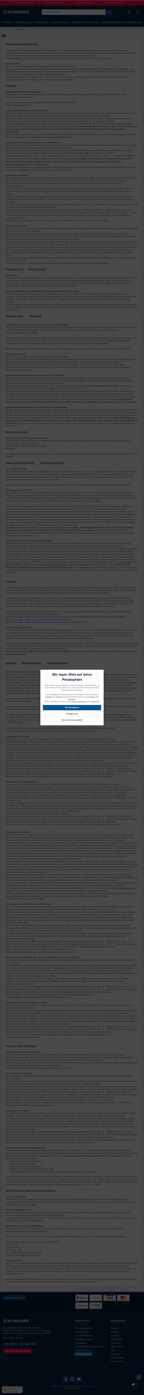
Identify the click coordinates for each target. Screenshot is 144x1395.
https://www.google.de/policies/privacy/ (21, 952)
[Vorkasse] (82, 1305)
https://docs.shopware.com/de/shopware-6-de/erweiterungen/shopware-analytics (88, 824)
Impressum (115, 1336)
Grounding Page (117, 1361)
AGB (113, 1350)
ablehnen (59, 697)
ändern (92, 697)
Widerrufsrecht (117, 1347)
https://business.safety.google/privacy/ (82, 731)
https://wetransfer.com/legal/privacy (94, 263)
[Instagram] (72, 1379)
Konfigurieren (72, 714)
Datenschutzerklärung (78, 701)
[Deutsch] (6, 36)
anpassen (48, 697)
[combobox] (74, 12)
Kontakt (114, 1332)
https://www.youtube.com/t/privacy (79, 1143)
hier (69, 1068)
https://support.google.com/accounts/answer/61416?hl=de (36, 614)
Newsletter (115, 1354)
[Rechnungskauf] (95, 1305)
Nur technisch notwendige (72, 720)
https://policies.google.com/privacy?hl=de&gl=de (36, 731)
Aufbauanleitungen (82, 1332)
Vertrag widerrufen (84, 1354)
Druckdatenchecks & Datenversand (89, 1347)
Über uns (114, 1328)
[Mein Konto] (129, 12)
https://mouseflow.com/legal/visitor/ (97, 776)
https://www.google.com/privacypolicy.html (23, 1103)
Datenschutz (116, 1343)
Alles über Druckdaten (84, 1328)
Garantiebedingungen (83, 1336)
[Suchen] (109, 12)
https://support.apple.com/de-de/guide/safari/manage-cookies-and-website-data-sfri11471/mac (50, 622)
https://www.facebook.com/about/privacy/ (27, 899)
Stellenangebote (117, 1358)
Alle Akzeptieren (72, 708)
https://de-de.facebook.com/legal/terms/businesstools (81, 843)
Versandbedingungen (83, 1339)
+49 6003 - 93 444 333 (19, 1344)
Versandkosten (88, 1386)
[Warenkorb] (137, 12)
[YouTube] (79, 1379)
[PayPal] (82, 1298)
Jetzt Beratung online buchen (17, 1351)
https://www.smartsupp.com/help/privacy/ (22, 1037)
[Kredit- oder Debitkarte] (116, 1298)
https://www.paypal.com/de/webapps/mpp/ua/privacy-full (107, 485)
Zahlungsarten (80, 1343)
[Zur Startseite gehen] (16, 12)
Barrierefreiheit (117, 1339)
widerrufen (71, 699)
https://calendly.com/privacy (98, 221)
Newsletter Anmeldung (14, 1298)
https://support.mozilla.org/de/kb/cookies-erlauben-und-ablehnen (45, 620)
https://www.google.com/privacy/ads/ (21, 997)
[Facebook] (65, 1379)
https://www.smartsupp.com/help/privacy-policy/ (87, 1035)
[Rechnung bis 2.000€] (95, 1298)
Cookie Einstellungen (83, 1350)
